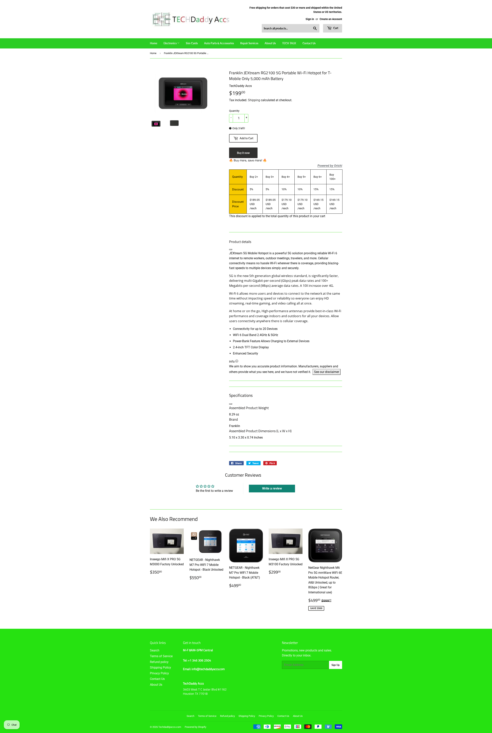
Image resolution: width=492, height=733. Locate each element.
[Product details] (230, 249)
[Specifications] (230, 403)
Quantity (234, 110)
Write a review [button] (272, 488)
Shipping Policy (160, 667)
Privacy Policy (159, 673)
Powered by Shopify (195, 726)
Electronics (170, 43)
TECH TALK (289, 43)
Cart (335, 28)
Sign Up (336, 665)
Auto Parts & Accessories (219, 43)
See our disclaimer (326, 372)
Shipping (254, 100)
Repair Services (249, 43)
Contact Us (309, 43)
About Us (270, 43)
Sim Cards (192, 43)
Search (154, 650)
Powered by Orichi (329, 166)
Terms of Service (161, 656)
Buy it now (243, 152)
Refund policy (159, 662)
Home (153, 43)
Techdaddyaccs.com (169, 726)
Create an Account (331, 19)
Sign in (310, 19)
